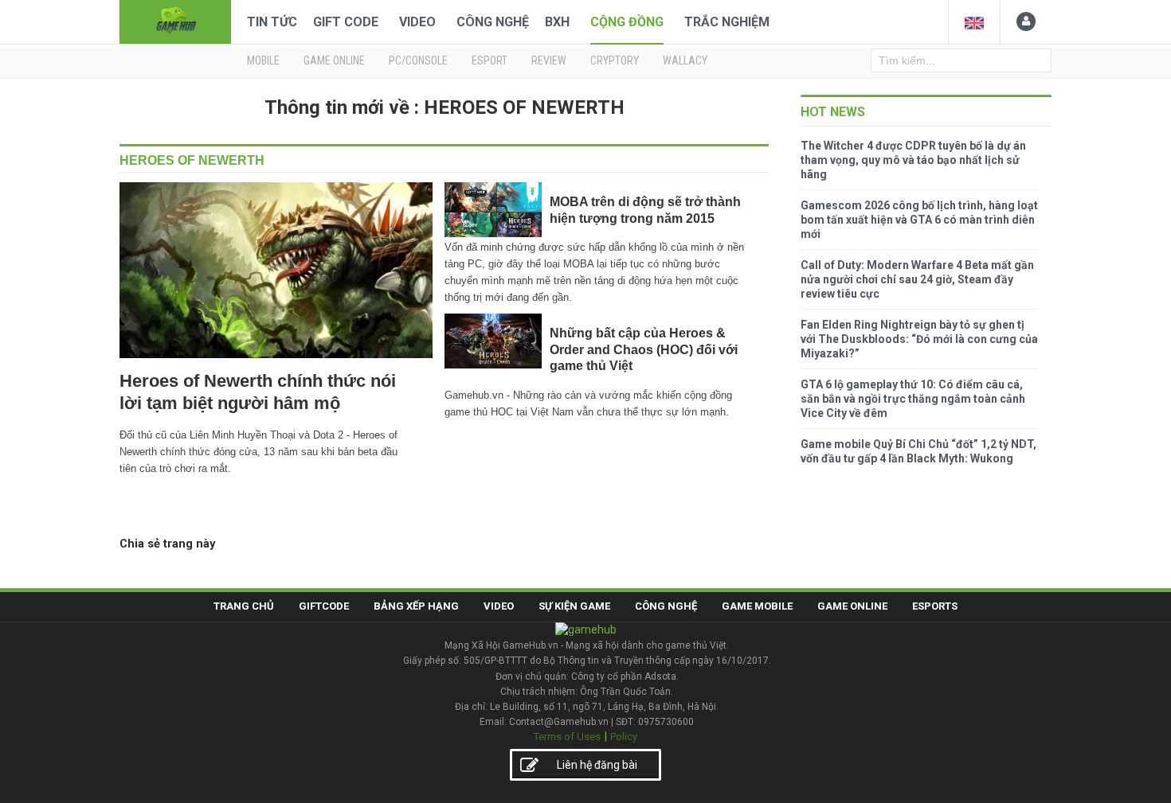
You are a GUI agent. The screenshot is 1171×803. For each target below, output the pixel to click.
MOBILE (263, 60)
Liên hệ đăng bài (597, 764)
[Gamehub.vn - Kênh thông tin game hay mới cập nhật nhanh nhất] (175, 20)
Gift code (345, 21)
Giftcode (324, 606)
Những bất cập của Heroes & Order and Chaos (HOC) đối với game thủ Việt (644, 349)
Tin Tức (272, 21)
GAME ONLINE (334, 60)
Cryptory (614, 60)
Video (417, 21)
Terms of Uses (567, 737)
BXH (557, 21)
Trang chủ (243, 606)
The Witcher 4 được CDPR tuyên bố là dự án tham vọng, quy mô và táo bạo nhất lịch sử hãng (913, 160)
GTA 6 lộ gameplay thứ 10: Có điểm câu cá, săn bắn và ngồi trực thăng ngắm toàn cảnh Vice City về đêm (913, 398)
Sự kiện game (574, 606)
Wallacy (685, 60)
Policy (623, 737)
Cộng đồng (627, 21)
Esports (935, 606)
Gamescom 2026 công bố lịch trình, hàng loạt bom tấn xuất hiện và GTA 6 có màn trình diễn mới (919, 219)
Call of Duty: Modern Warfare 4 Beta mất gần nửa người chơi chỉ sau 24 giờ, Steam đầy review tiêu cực (917, 279)
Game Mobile (757, 606)
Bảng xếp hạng (416, 606)
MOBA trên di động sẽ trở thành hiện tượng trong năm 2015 (645, 209)
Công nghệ (492, 21)
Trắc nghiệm (727, 21)
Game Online (852, 606)
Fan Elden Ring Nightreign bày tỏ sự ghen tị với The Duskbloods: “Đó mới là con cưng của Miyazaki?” (919, 339)
